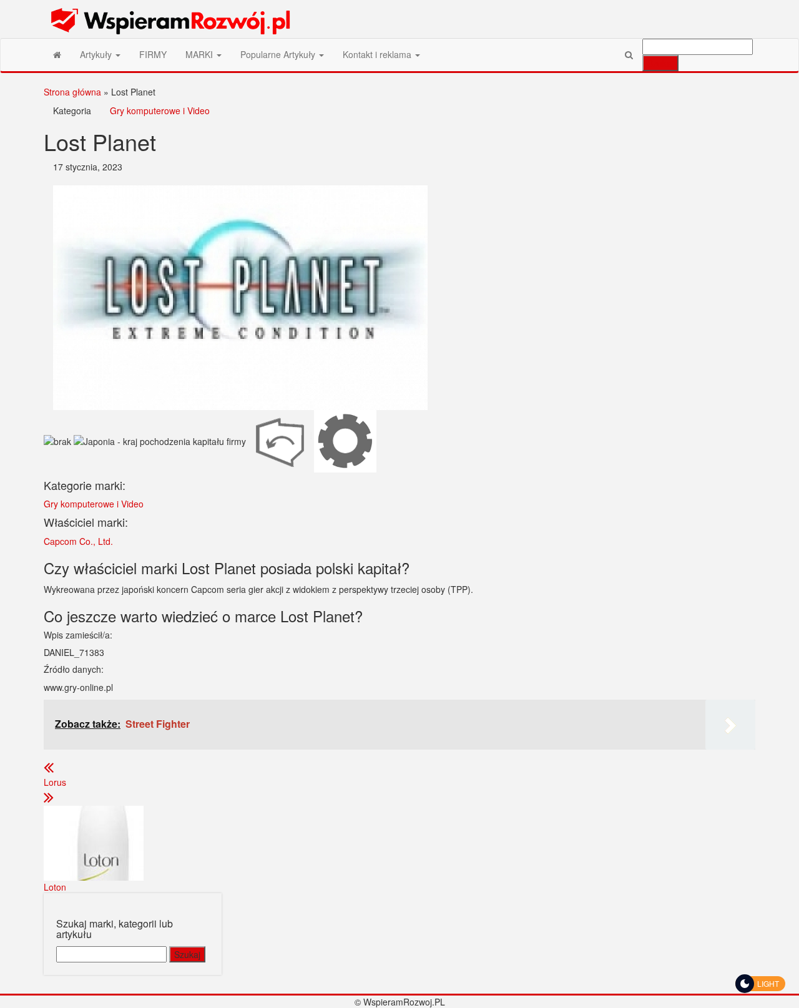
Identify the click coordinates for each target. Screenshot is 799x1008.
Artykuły (97, 54)
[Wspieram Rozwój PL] (57, 54)
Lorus (55, 782)
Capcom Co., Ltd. (78, 541)
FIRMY (153, 54)
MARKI (200, 54)
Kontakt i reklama (378, 54)
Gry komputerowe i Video (160, 110)
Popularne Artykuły (279, 54)
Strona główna (72, 92)
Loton (55, 887)
